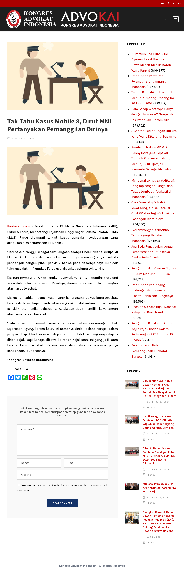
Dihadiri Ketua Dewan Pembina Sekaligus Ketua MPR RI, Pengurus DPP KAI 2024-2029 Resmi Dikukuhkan (159, 456)
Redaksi (151, 407)
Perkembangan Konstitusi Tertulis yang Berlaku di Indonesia (150, 235)
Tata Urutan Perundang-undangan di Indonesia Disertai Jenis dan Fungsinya (152, 290)
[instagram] (179, 3)
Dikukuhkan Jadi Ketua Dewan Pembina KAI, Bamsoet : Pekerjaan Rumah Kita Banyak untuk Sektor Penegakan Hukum (159, 388)
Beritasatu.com (18, 226)
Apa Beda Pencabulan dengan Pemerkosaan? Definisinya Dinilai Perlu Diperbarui (153, 251)
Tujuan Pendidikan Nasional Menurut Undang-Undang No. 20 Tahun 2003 (153, 97)
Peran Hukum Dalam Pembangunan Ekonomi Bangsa (149, 350)
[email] (162, 3)
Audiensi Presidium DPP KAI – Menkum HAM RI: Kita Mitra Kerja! (159, 487)
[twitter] (173, 3)
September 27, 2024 (158, 402)
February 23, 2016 (23, 138)
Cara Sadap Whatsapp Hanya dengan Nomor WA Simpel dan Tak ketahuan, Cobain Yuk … (153, 114)
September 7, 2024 (157, 497)
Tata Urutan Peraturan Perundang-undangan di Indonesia (149, 81)
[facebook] (168, 3)
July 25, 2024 (154, 537)
